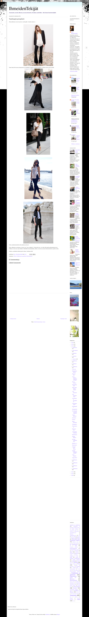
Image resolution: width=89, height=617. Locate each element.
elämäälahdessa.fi (73, 535)
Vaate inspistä (74, 455)
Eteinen (73, 419)
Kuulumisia (77, 224)
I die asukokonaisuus (75, 543)
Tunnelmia (73, 595)
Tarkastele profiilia (73, 71)
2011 (72, 473)
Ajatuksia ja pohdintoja (75, 525)
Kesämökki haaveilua (77, 177)
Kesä (71, 552)
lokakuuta (74, 353)
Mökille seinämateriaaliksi (74, 452)
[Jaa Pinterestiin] (35, 254)
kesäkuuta (74, 363)
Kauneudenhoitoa (73, 548)
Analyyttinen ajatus (73, 530)
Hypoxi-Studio (75, 543)
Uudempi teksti (13, 318)
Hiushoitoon (74, 434)
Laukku (77, 557)
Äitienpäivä (74, 424)
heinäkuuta (74, 360)
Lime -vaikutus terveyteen (77, 165)
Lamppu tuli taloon (74, 448)
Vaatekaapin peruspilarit (74, 400)
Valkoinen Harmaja (75, 119)
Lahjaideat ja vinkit (74, 556)
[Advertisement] (38, 305)
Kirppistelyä (74, 409)
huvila (71, 543)
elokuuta (74, 359)
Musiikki (75, 565)
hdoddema (48, 614)
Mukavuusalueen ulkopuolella (77, 264)
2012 (72, 472)
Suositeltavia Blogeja (74, 589)
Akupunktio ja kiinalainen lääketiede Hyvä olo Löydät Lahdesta (75, 527)
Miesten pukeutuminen (77, 188)
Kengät (76, 550)
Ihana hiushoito (74, 422)
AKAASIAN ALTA (75, 110)
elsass (72, 77)
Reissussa (72, 579)
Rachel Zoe (73, 577)
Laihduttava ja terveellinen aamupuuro (77, 202)
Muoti (15, 256)
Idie (70, 545)
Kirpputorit (72, 553)
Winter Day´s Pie (78, 127)
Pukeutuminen (29, 256)
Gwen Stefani (73, 536)
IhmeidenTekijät (23, 8)
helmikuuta (74, 465)
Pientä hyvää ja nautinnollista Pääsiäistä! (77, 238)
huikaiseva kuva (75, 541)
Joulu (76, 545)
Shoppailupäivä (74, 385)
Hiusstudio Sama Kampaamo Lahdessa (75, 539)
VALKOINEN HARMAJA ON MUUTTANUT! (74, 121)
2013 (72, 346)
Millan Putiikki (72, 563)
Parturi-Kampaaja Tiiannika (75, 571)
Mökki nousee (73, 96)
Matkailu (76, 562)
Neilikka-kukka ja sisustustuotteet (75, 568)
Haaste (79, 536)
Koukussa (74, 417)
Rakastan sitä (74, 429)
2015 (72, 342)
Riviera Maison (72, 581)
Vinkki (78, 599)
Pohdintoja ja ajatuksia (21, 256)
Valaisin (71, 598)
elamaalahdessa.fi (73, 532)
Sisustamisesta (74, 426)
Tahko (71, 590)
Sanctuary (73, 86)
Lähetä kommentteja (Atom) (39, 322)
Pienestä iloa (73, 374)
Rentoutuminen (73, 580)
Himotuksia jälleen (74, 371)
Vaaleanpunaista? (74, 404)
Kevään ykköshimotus (74, 440)
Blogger (58, 614)
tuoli (70, 596)
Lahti (71, 557)
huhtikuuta (74, 460)
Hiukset (78, 537)
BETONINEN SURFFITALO (78, 80)
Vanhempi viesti (63, 318)
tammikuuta (74, 468)
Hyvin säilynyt (74, 382)
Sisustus (75, 588)
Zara (73, 600)
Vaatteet (76, 596)
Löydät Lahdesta (76, 559)
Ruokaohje (72, 582)
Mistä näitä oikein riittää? (74, 388)
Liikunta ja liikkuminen (75, 558)
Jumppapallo (74, 407)
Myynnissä (72, 566)
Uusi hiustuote (74, 392)
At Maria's (73, 134)
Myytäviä (78, 566)
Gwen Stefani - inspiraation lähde (74, 378)
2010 (72, 475)
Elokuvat (71, 534)
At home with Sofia (75, 125)
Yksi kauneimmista (74, 395)
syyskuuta (74, 356)
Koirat (77, 553)
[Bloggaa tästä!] (31, 254)
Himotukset (74, 445)
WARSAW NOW (77, 102)
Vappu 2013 (74, 457)
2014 (72, 344)
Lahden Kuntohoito (74, 554)
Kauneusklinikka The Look (75, 549)
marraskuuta (75, 350)
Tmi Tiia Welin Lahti (75, 593)
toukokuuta (74, 366)
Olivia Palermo (76, 570)
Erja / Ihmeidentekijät (74, 32)
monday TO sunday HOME (75, 100)
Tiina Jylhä (78, 592)
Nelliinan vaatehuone (75, 144)
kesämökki (77, 552)
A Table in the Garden (77, 88)
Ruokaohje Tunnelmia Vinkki (75, 583)
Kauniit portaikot (77, 214)
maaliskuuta (74, 462)
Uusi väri (74, 369)
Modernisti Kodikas (75, 95)
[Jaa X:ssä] (32, 254)
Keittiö (72, 550)
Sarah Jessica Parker (75, 585)
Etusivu (38, 318)
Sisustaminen (77, 586)
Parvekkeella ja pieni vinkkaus (74, 412)
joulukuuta (74, 347)
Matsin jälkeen (74, 437)
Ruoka (77, 581)
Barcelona (77, 531)
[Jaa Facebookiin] (33, 254)
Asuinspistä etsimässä (74, 432)
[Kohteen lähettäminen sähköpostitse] (30, 254)
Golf (79, 535)
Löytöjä (73, 561)
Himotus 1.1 (74, 443)
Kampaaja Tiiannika (74, 547)
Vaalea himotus (74, 415)
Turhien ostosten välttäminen (77, 251)
